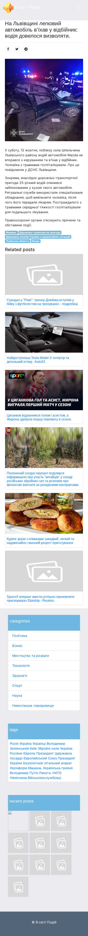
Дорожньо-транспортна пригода (39, 232)
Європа (29, 753)
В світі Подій (27, 7)
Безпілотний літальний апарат (47, 763)
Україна (25, 743)
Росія (14, 743)
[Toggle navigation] (79, 8)
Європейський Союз (40, 758)
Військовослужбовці (44, 778)
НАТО (56, 773)
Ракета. (45, 773)
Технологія (21, 666)
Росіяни (16, 753)
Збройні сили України (55, 748)
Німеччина (18, 778)
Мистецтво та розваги (30, 656)
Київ (33, 748)
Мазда (35, 241)
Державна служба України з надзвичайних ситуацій (38, 236)
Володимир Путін (24, 773)
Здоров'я (19, 676)
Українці (39, 743)
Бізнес (17, 646)
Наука (17, 695)
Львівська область (17, 241)
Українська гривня (58, 768)
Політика (19, 636)
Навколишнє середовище (33, 705)
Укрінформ (18, 768)
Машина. (35, 768)
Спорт (17, 685)
